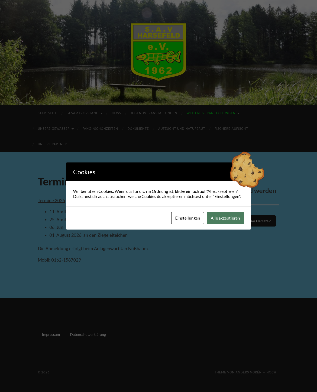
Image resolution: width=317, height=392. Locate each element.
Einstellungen (187, 217)
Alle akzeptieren (225, 217)
